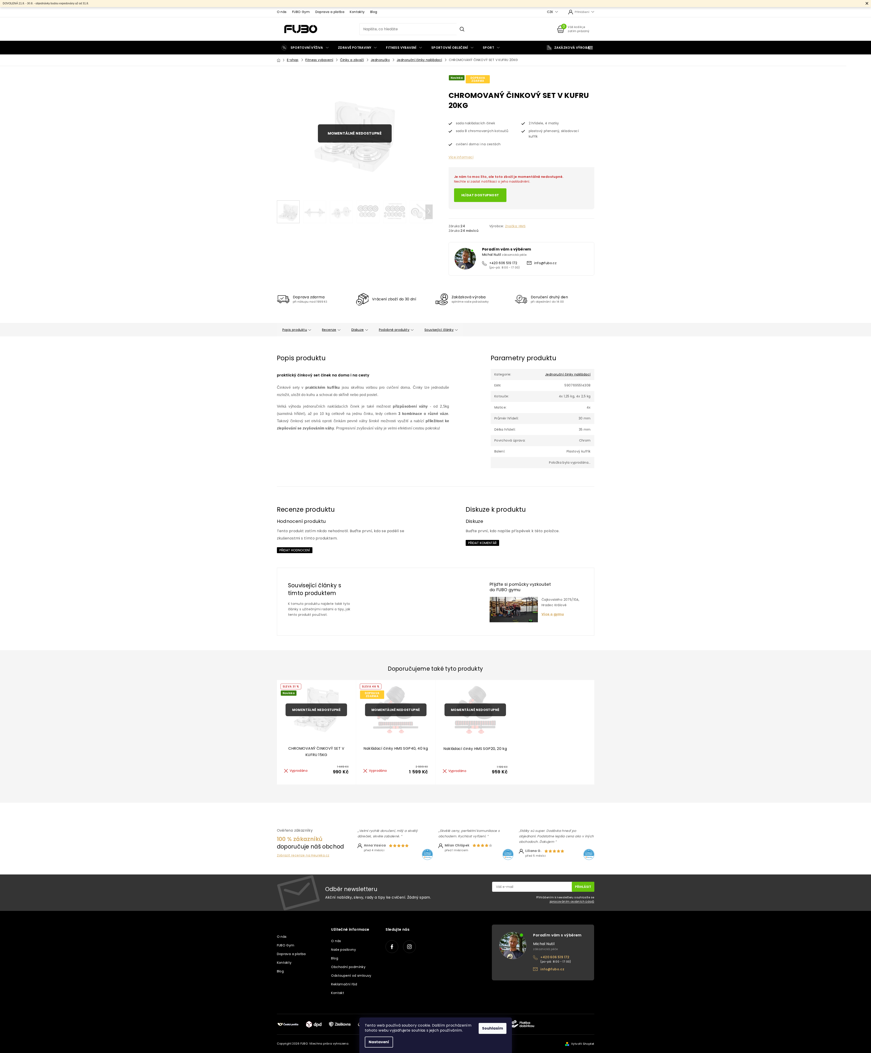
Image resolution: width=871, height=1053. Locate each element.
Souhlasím (492, 1028)
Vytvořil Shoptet (582, 1044)
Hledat (462, 29)
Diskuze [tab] (357, 329)
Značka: (515, 226)
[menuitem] (305, 47)
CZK (550, 12)
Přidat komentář (482, 543)
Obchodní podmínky (348, 967)
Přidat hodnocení (294, 550)
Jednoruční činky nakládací (567, 374)
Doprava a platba (329, 12)
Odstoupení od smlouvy (351, 975)
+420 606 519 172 (503, 263)
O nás (282, 12)
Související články (439, 329)
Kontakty (357, 12)
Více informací (461, 157)
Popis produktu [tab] (294, 329)
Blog (373, 12)
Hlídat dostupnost (480, 195)
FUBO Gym (301, 12)
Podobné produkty (394, 329)
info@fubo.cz (545, 263)
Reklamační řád (344, 984)
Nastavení (379, 1042)
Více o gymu (553, 614)
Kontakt (337, 993)
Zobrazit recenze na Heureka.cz (303, 855)
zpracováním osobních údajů (571, 901)
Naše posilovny (343, 949)
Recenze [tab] (329, 329)
